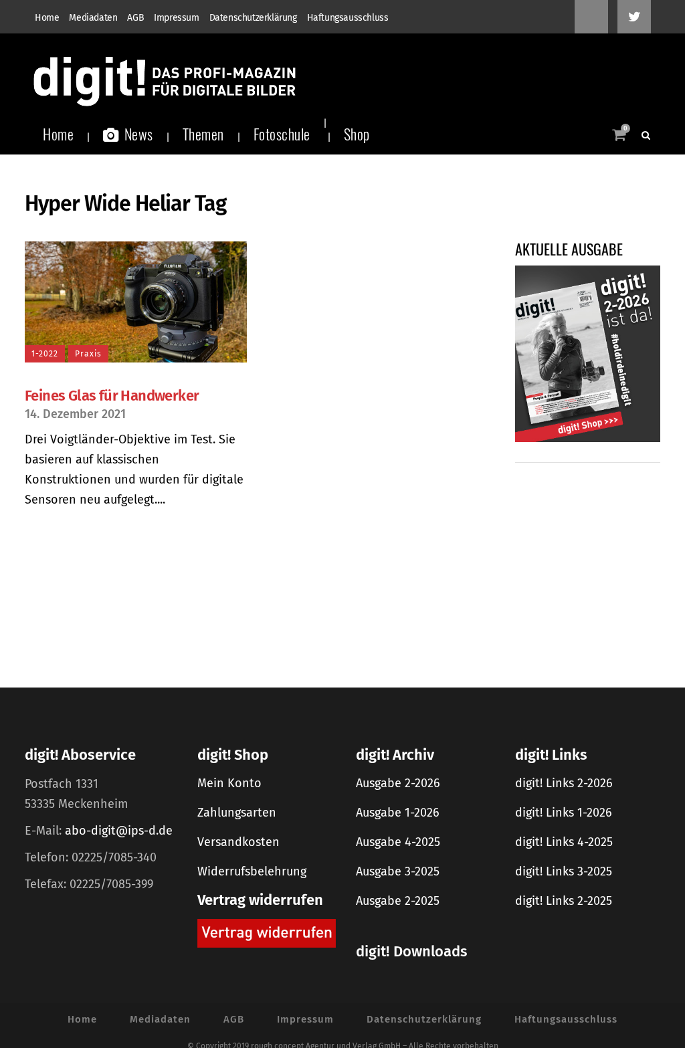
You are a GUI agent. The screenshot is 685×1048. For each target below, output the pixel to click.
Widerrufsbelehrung (251, 871)
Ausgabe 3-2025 (397, 871)
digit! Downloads (411, 951)
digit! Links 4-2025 (564, 842)
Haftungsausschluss (348, 17)
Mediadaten (93, 17)
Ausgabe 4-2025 (398, 842)
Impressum (176, 17)
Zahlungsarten (236, 812)
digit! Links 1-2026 (563, 812)
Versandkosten (238, 842)
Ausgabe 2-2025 (397, 901)
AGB (135, 17)
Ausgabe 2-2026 (398, 783)
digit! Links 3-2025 (563, 871)
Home (47, 17)
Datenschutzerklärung (253, 17)
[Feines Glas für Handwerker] (136, 301)
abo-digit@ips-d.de (119, 830)
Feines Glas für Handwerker (112, 396)
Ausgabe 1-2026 (397, 812)
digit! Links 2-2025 (563, 901)
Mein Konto (229, 783)
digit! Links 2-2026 (564, 783)
